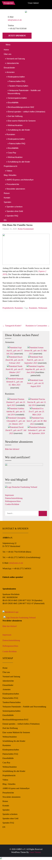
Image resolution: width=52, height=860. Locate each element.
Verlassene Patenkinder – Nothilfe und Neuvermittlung (24, 91)
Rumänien (11, 134)
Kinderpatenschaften (16, 77)
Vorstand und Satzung (16, 59)
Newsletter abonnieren (16, 189)
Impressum (9, 495)
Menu (8, 45)
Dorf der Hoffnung (15, 116)
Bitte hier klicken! (12, 449)
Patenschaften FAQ (17, 81)
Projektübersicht (10, 166)
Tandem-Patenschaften (18, 86)
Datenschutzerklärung (13, 498)
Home (6, 50)
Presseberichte (13, 184)
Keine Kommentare (26, 229)
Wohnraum (42, 308)
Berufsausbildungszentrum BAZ (21, 107)
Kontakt (7, 198)
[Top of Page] (45, 854)
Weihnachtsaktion (15, 125)
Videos (9, 171)
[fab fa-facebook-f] (17, 5)
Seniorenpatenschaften (17, 98)
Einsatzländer (9, 68)
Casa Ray (12, 153)
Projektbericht (8, 308)
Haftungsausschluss (13, 501)
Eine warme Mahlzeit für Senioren (22, 121)
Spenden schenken (14, 207)
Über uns (7, 54)
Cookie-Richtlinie (12, 504)
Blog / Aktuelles (10, 175)
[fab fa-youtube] (28, 5)
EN (5, 220)
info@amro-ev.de (15, 20)
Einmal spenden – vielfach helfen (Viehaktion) (26, 112)
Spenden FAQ (12, 216)
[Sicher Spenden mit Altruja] (1, 858)
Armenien (11, 72)
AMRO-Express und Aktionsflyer (20, 180)
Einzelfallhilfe (13, 102)
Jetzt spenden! (17, 35)
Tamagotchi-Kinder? (12, 326)
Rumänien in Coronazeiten (37, 326)
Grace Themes (35, 852)
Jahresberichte (13, 63)
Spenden (7, 202)
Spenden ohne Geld (15, 211)
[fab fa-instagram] (22, 5)
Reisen (7, 193)
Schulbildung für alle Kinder (19, 130)
